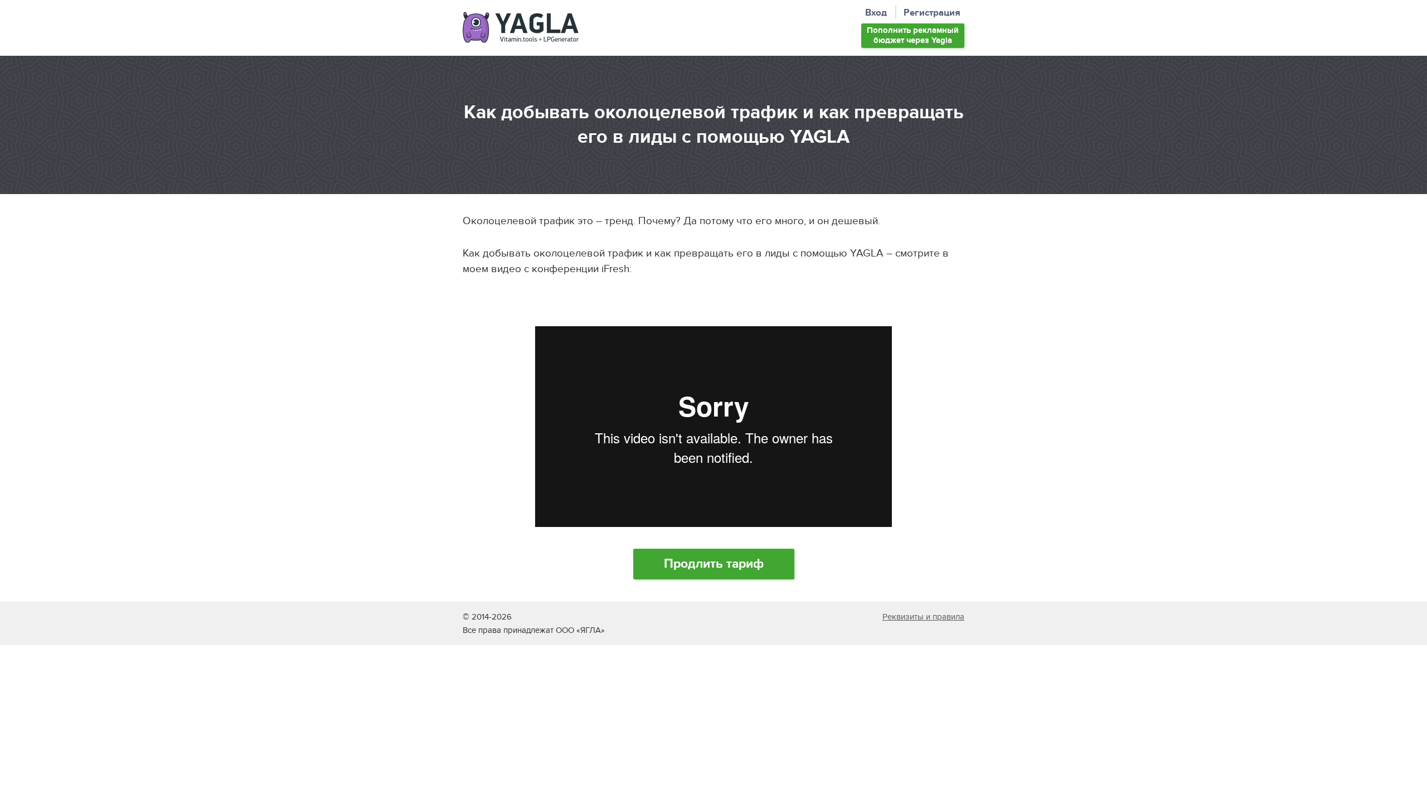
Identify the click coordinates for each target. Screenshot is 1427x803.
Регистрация (932, 13)
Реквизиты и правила (923, 617)
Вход (876, 13)
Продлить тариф (714, 564)
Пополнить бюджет (913, 35)
